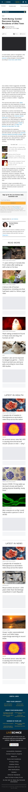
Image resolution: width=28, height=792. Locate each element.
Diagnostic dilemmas (8, 705)
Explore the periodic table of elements (8, 716)
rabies (21, 102)
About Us (14, 756)
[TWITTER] (10, 226)
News (17, 28)
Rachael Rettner (10, 27)
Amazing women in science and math (20, 713)
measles (20, 122)
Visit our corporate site (16, 740)
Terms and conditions (14, 759)
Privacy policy (14, 761)
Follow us (16, 33)
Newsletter (23, 33)
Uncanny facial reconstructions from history (20, 716)
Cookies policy (14, 764)
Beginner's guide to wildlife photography (20, 724)
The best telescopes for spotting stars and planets (8, 727)
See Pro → (18, 1)
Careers (14, 772)
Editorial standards (14, 774)
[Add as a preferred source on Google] (14, 744)
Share (5, 33)
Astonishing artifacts (20, 705)
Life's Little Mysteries (8, 704)
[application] (14, 44)
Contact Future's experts (14, 754)
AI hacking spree (12, 6)
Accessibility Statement (14, 751)
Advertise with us (14, 767)
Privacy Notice (17, 208)
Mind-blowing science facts (20, 726)
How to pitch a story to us (14, 777)
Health (3, 15)
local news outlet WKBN (15, 59)
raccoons (4, 58)
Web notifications (14, 769)
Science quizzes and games (8, 723)
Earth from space (20, 704)
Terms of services (15, 206)
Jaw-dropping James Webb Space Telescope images (8, 713)
